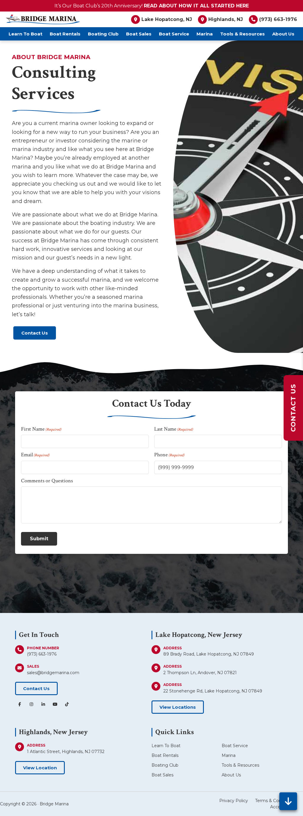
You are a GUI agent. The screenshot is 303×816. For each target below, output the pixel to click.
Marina (229, 755)
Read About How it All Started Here (196, 6)
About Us (231, 775)
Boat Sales (162, 775)
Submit (39, 538)
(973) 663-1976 (42, 654)
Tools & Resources (240, 765)
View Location (40, 767)
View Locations (177, 707)
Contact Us (34, 333)
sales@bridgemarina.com (53, 672)
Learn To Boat (166, 745)
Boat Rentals (165, 755)
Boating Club (165, 765)
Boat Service (235, 745)
